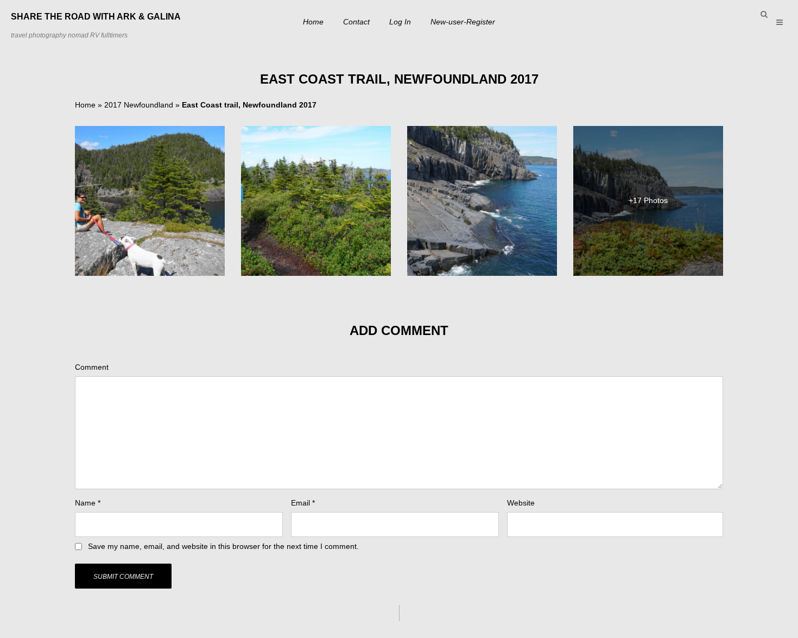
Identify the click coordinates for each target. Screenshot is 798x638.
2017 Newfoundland (138, 104)
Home (313, 21)
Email (303, 503)
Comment (92, 367)
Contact (356, 21)
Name (87, 503)
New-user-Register (462, 21)
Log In (400, 21)
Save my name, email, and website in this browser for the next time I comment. (223, 546)
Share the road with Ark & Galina (96, 16)
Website (521, 503)
